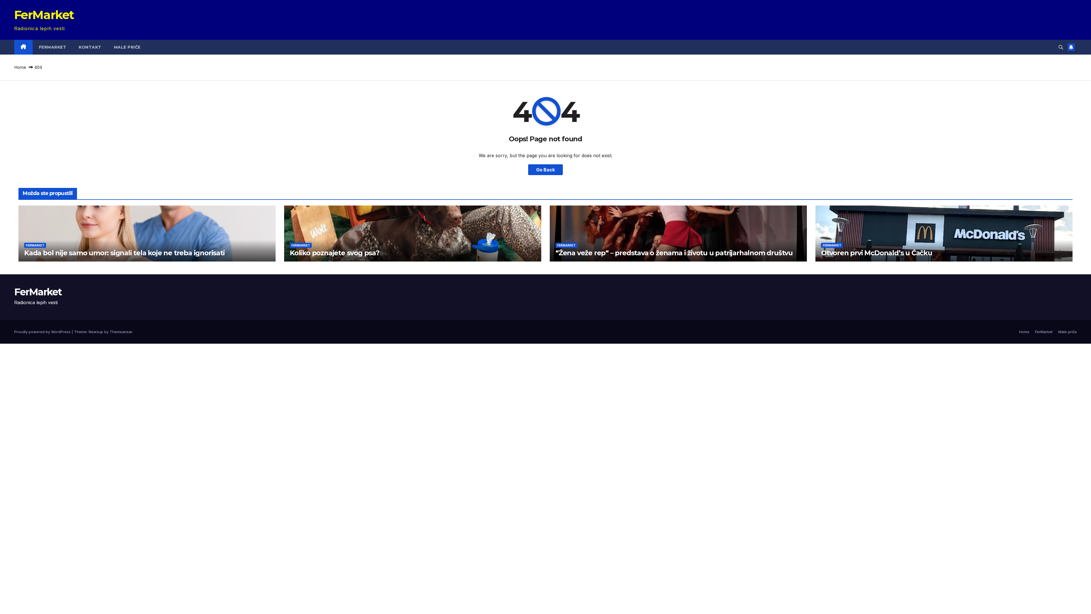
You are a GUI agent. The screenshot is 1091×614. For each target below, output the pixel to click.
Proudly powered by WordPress (43, 331)
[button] (1061, 47)
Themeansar (121, 331)
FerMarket (44, 14)
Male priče (127, 47)
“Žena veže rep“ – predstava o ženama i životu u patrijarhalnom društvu (674, 253)
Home (20, 67)
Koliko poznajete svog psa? (334, 253)
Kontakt (90, 47)
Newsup (96, 331)
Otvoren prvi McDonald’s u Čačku (876, 253)
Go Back (545, 170)
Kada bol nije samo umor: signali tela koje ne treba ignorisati (124, 253)
